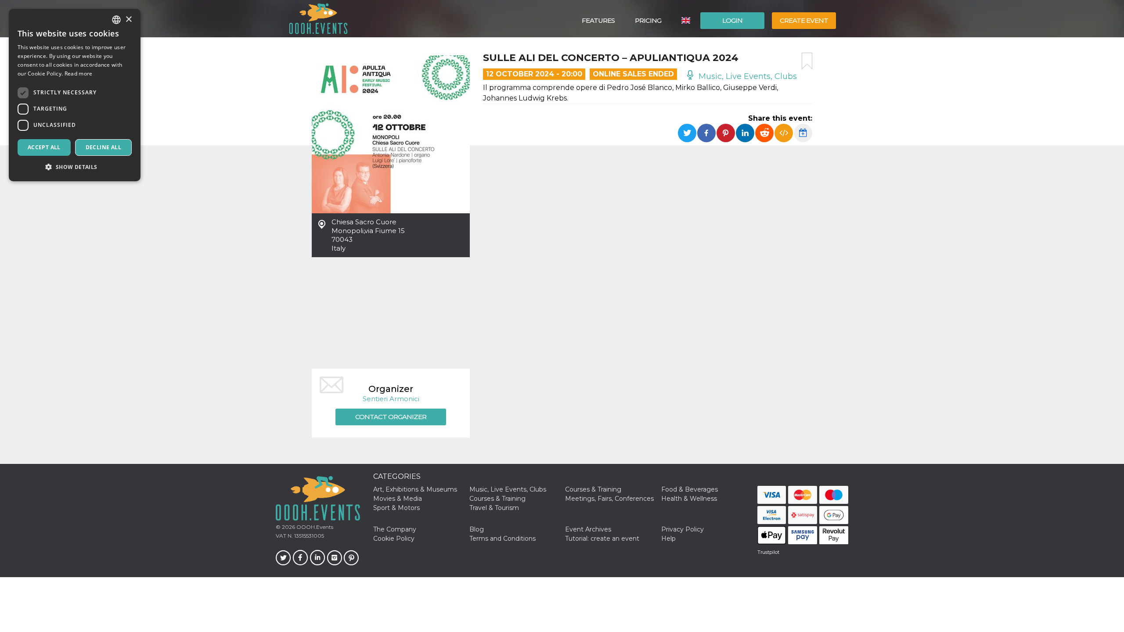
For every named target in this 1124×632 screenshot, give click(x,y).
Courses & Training (593, 489)
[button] (75, 167)
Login (732, 20)
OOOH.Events (314, 527)
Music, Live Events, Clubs (746, 76)
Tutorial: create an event (602, 538)
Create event (804, 20)
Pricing (648, 20)
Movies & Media (397, 499)
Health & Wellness (689, 499)
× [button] (128, 19)
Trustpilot (768, 552)
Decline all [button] (103, 147)
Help (668, 538)
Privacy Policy (682, 529)
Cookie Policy (393, 538)
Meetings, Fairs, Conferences (609, 499)
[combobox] (116, 19)
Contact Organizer (390, 417)
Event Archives (588, 529)
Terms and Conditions (502, 538)
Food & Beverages (689, 489)
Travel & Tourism (494, 508)
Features (598, 20)
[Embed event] (784, 133)
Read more (79, 73)
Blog (476, 529)
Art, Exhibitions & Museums (415, 489)
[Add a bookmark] (807, 61)
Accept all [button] (44, 147)
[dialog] (74, 95)
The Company (394, 529)
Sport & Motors (396, 508)
